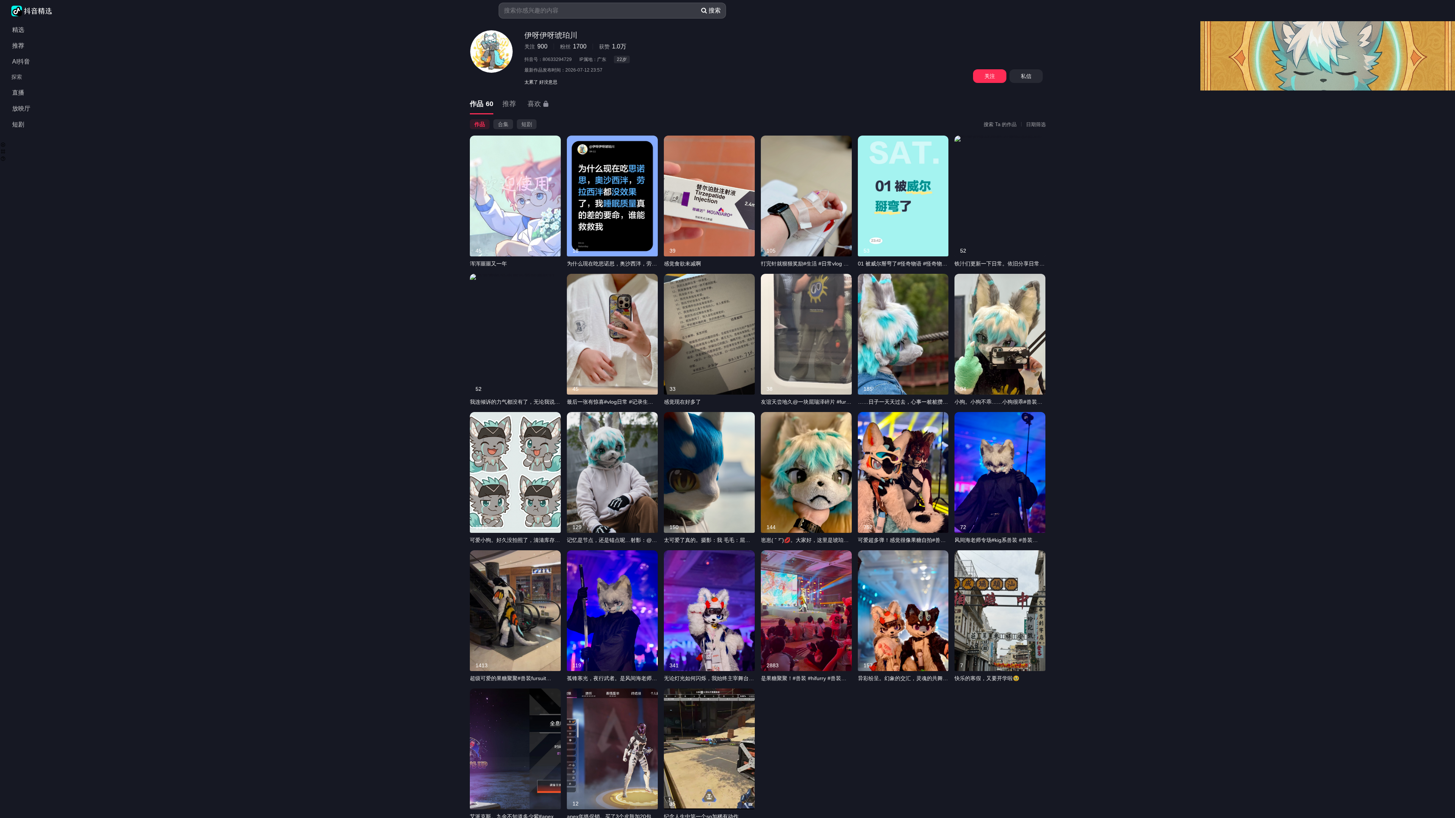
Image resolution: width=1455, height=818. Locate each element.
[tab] (481, 104)
